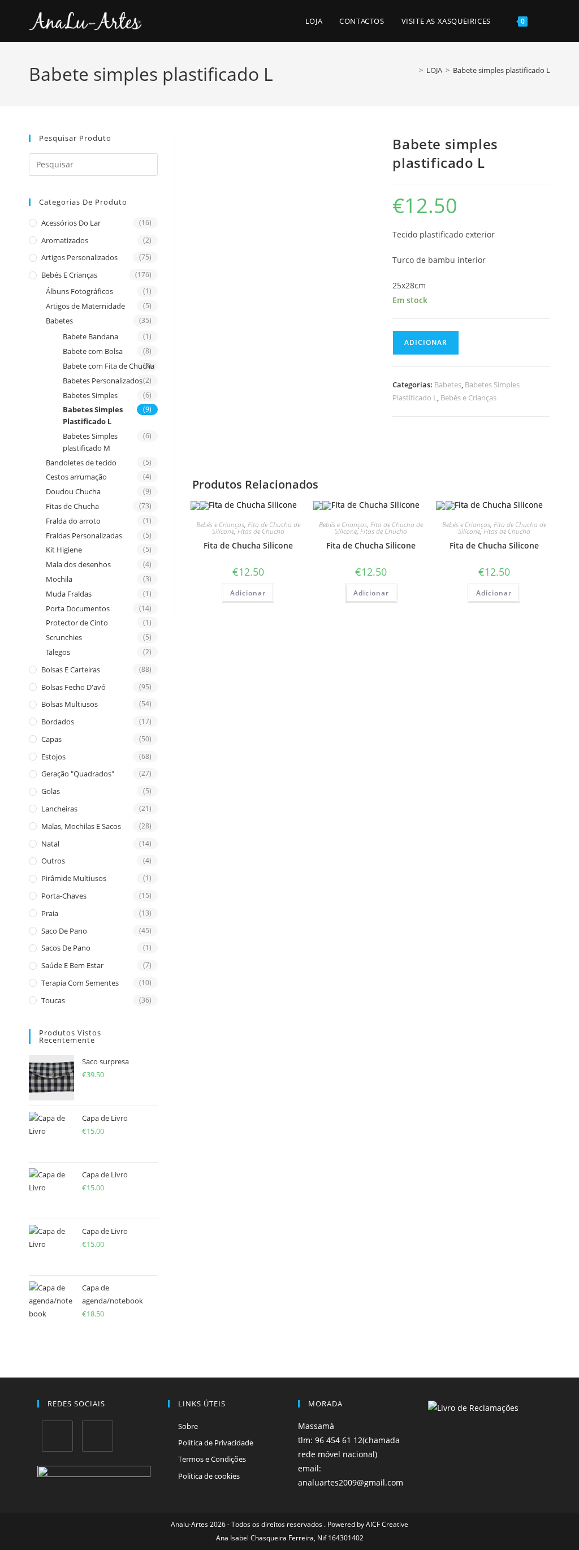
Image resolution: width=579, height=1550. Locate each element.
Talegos (58, 652)
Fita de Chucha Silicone (248, 545)
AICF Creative (387, 1524)
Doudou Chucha (73, 491)
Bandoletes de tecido (81, 462)
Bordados (57, 721)
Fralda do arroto (73, 521)
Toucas (53, 1000)
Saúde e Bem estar (72, 965)
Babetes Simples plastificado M (90, 442)
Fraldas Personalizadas (84, 535)
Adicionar (425, 342)
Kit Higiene (64, 550)
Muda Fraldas (69, 594)
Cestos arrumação (76, 477)
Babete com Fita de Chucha (108, 366)
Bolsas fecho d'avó (73, 687)
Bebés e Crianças (69, 275)
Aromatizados (64, 240)
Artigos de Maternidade (85, 306)
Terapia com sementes (80, 983)
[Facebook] (57, 1436)
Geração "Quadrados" (77, 773)
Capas (51, 739)
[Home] (413, 70)
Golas (50, 791)
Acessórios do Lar (71, 223)
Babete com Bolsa (93, 351)
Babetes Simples (90, 395)
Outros (53, 861)
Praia (49, 913)
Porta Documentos (78, 608)
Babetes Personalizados (102, 380)
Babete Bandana (90, 336)
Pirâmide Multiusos (73, 878)
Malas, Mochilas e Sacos (81, 826)
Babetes (59, 321)
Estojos (53, 757)
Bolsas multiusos (69, 704)
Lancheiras (59, 809)
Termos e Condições (212, 1459)
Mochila (59, 579)
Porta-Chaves (64, 896)
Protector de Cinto (77, 623)
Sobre (188, 1426)
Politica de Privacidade (215, 1442)
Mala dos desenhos (78, 564)
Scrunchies (64, 637)
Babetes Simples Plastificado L (93, 415)
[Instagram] (97, 1436)
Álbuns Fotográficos (79, 291)
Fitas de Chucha (72, 506)
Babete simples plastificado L (501, 70)
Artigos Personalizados (79, 257)
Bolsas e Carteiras (70, 669)
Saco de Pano (64, 931)
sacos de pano (65, 948)
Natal (50, 844)
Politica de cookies (209, 1476)
